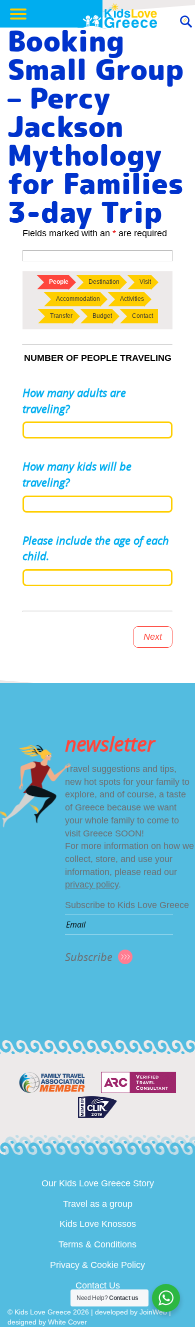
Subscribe (88, 957)
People (58, 281)
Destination (104, 281)
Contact (142, 315)
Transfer (61, 315)
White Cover (67, 1322)
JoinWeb (153, 1312)
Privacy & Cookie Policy (97, 1265)
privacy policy (91, 884)
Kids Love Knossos (98, 1224)
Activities (132, 298)
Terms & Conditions (97, 1244)
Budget (102, 315)
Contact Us (98, 1285)
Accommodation (78, 298)
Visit (145, 281)
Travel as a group (97, 1204)
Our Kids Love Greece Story (98, 1183)
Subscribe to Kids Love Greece (127, 905)
